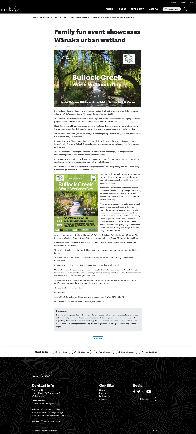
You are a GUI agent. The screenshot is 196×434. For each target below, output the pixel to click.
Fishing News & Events (79, 17)
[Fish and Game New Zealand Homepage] (11, 9)
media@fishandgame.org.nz (58, 415)
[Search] (185, 9)
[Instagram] (143, 392)
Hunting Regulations (128, 352)
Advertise (182, 3)
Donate (174, 3)
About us (153, 9)
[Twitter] (138, 392)
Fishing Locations (83, 352)
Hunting (122, 9)
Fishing (109, 9)
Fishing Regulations (105, 352)
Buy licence (145, 399)
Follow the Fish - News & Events (53, 17)
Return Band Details (151, 352)
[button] (192, 9)
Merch (190, 3)
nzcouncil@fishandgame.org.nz (50, 412)
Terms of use (160, 431)
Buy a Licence (63, 352)
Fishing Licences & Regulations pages (87, 323)
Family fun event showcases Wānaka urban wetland (114, 17)
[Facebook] (134, 392)
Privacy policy (151, 431)
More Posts (98, 338)
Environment (137, 9)
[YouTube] (148, 392)
